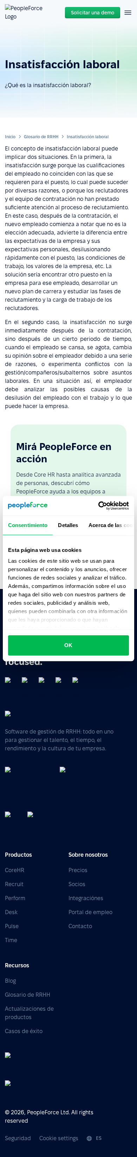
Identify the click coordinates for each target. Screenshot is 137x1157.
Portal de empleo (90, 912)
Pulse (12, 926)
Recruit (14, 884)
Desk (11, 912)
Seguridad (18, 1138)
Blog (10, 981)
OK (68, 645)
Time (11, 940)
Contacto (80, 926)
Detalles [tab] (68, 525)
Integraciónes (85, 898)
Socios (76, 884)
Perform (15, 898)
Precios (77, 870)
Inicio (10, 136)
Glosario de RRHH (41, 136)
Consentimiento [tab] (27, 525)
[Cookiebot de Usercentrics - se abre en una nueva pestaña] (98, 505)
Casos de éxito (24, 1031)
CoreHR (14, 870)
